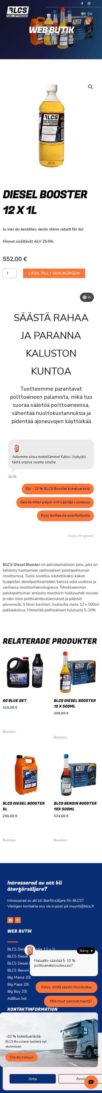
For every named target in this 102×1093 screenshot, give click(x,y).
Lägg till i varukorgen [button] (19, 720)
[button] (57, 15)
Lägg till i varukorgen (54, 273)
